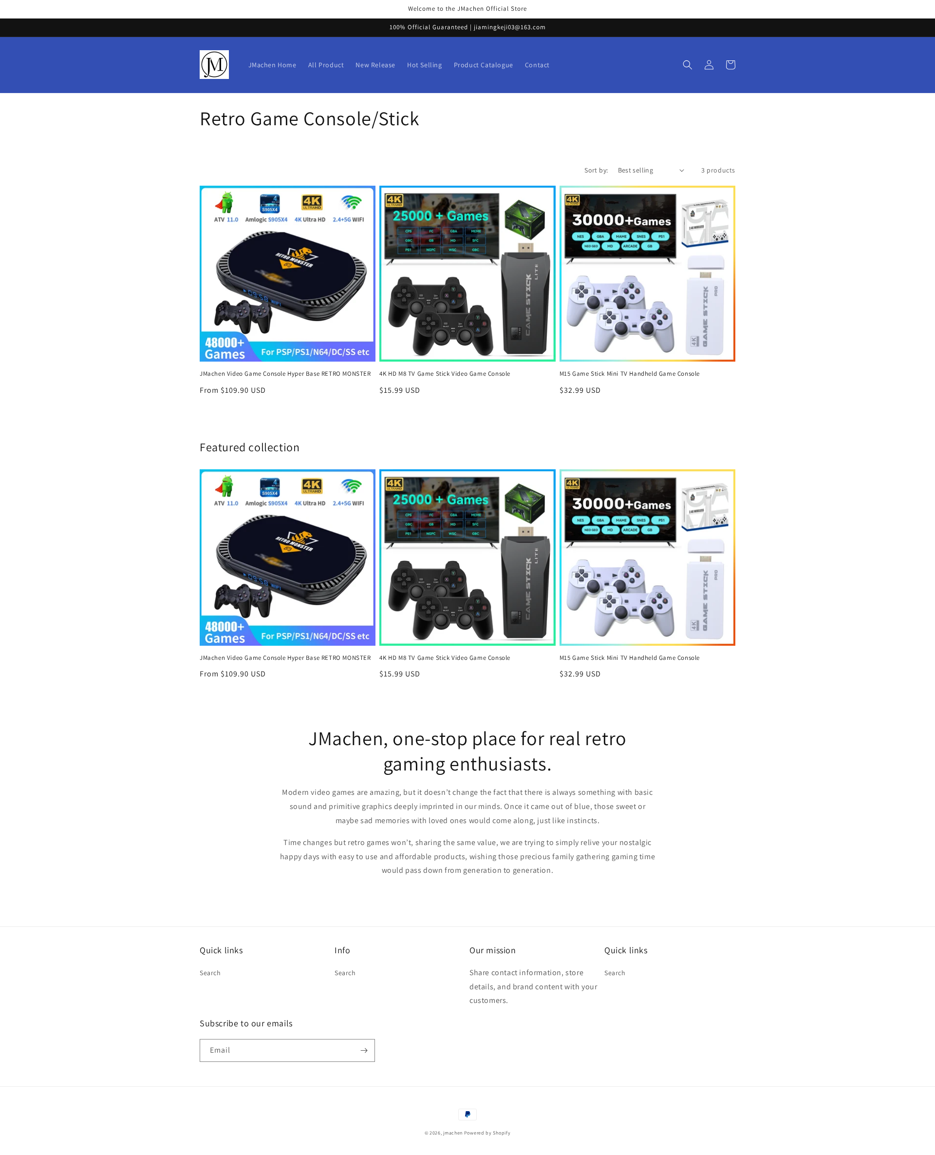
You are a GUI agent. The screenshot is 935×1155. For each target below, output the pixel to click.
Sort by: (596, 170)
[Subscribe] (363, 1050)
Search (210, 972)
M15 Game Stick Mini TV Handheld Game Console (630, 374)
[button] (687, 65)
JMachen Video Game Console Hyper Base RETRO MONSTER (285, 374)
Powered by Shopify (487, 1133)
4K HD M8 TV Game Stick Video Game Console (444, 374)
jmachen (453, 1133)
